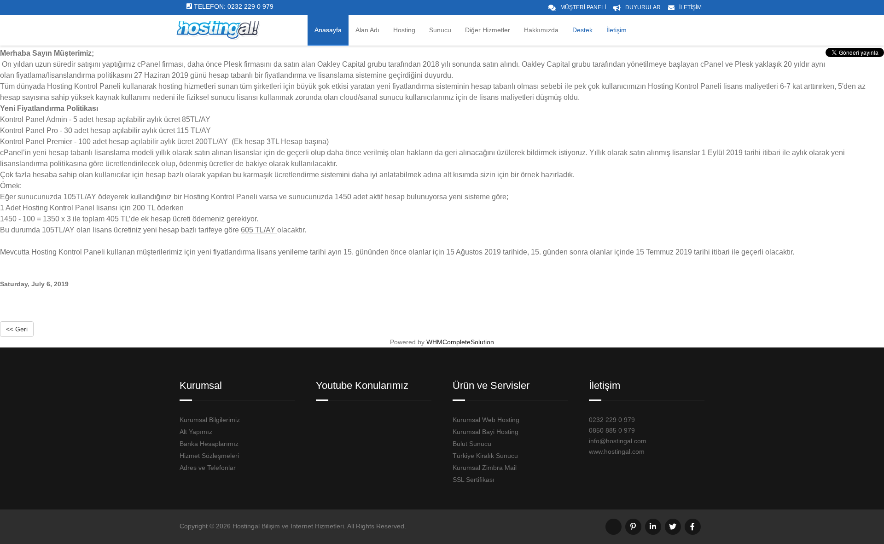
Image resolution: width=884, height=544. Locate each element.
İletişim (616, 30)
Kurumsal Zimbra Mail (485, 467)
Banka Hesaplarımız (209, 443)
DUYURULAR (643, 7)
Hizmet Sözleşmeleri (209, 455)
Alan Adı (367, 30)
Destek (582, 30)
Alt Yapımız (196, 431)
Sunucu (440, 30)
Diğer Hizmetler (487, 30)
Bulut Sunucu (472, 443)
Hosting (404, 30)
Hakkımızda (541, 30)
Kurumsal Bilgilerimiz (210, 419)
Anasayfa (328, 30)
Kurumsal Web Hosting (486, 419)
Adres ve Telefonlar (208, 467)
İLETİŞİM (690, 7)
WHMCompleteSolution (460, 342)
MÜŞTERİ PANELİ (583, 7)
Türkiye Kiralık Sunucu (485, 455)
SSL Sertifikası (473, 479)
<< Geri (17, 329)
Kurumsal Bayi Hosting (485, 431)
